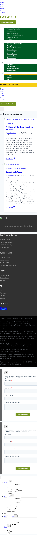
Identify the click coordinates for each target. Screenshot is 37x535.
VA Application (11, 70)
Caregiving (9, 123)
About (5, 527)
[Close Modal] (6, 372)
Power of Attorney (12, 37)
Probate (9, 39)
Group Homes (4, 247)
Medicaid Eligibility (6, 245)
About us (3, 293)
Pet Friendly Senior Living (8, 265)
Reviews (2, 298)
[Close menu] (0, 477)
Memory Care (11, 58)
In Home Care (4, 262)
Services (6, 482)
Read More (10, 159)
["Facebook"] (1, 309)
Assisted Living (5, 239)
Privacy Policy (4, 275)
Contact (2, 296)
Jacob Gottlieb (11, 133)
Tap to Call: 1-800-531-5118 (9, 84)
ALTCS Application (6, 242)
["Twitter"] (3, 309)
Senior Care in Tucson (14, 172)
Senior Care (7, 496)
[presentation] (20, 119)
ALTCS (7, 60)
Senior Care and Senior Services (16, 168)
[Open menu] (2, 109)
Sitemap (2, 280)
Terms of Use (4, 278)
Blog (8, 79)
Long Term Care (5, 257)
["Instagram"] (5, 309)
